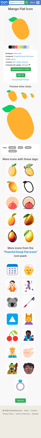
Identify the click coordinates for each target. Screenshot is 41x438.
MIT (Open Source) (20, 62)
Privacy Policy (8, 414)
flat (20, 147)
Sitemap (35, 414)
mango (12, 147)
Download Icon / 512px (21, 69)
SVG (19, 75)
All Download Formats (20, 80)
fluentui (12, 151)
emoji (28, 147)
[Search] (26, 2)
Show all (20, 401)
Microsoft (17, 53)
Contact (34, 411)
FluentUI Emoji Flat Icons (24, 56)
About (26, 411)
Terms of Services (23, 414)
